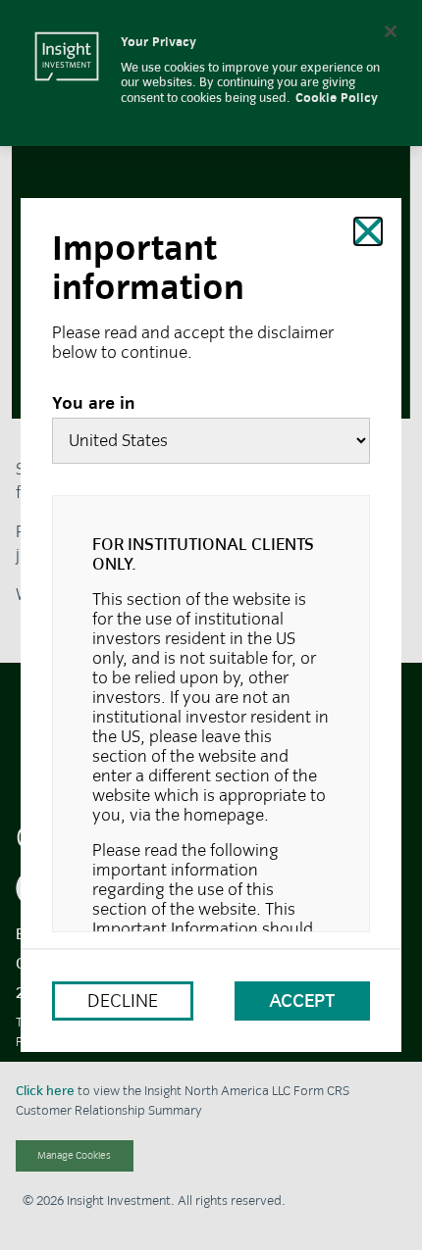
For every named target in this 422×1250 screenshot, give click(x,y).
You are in (93, 404)
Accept (302, 1000)
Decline (122, 1000)
